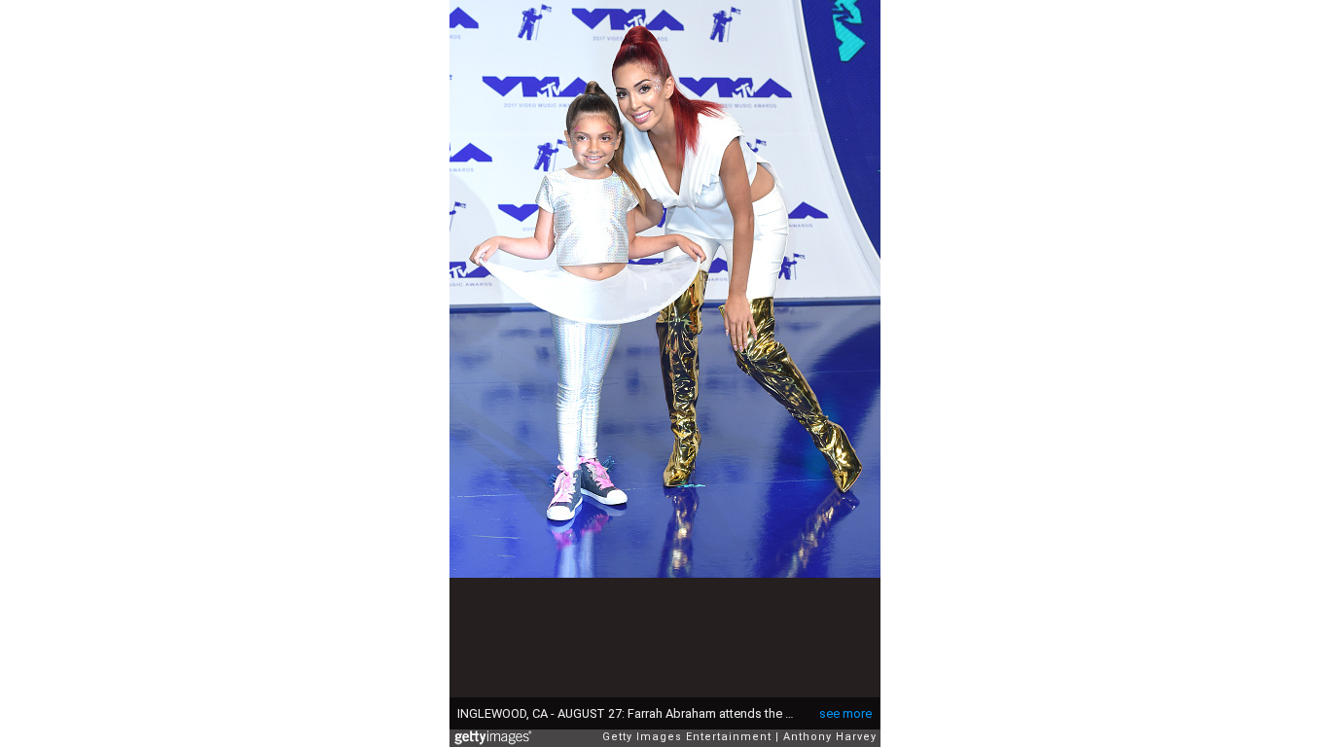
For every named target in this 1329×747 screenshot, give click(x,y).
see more (845, 713)
